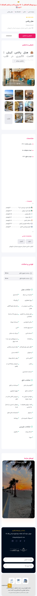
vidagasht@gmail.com (18, 537)
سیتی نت (11, 592)
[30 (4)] (29, 106)
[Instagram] (16, 541)
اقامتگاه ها (18, 12)
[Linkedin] (12, 541)
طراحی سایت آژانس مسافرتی (22, 592)
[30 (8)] (19, 118)
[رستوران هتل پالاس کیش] (29, 118)
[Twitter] (20, 541)
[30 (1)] (29, 95)
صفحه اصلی (31, 12)
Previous (32, 77)
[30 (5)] (19, 106)
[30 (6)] (9, 106)
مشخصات (9, 36)
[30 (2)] (19, 95)
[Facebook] (24, 541)
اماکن (24, 12)
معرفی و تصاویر (27, 36)
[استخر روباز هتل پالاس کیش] (9, 95)
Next (5, 77)
